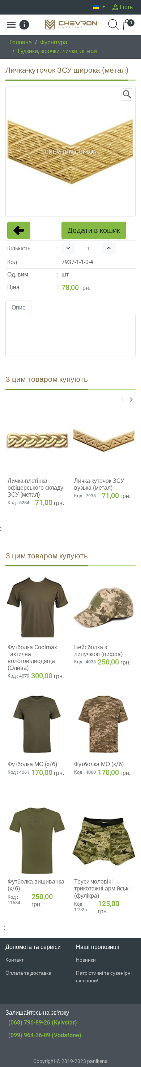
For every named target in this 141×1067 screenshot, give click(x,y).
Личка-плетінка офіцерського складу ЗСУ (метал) (35, 487)
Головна (20, 42)
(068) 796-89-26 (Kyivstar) (42, 1022)
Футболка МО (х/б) (32, 764)
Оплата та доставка (28, 973)
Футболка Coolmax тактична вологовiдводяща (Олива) (32, 658)
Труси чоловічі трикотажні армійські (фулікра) (102, 888)
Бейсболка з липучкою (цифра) (98, 651)
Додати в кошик (94, 230)
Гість (122, 7)
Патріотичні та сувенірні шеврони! (104, 976)
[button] (99, 7)
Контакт (14, 960)
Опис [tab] (18, 307)
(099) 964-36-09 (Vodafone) (44, 1035)
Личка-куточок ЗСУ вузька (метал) (99, 484)
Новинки (86, 960)
